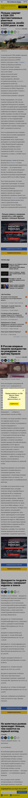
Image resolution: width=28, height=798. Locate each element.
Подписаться (14, 403)
